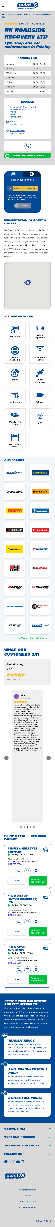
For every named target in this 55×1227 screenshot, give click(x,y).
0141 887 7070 (14, 915)
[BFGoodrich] (40, 549)
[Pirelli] (14, 510)
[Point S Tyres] (14, 472)
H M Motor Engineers (16, 949)
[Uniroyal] (14, 568)
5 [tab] (34, 827)
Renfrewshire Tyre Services (23, 850)
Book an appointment (29, 156)
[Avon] (14, 587)
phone (19, 871)
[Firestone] (40, 529)
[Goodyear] (40, 472)
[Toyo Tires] (14, 606)
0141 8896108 (27, 146)
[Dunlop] (14, 549)
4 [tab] (31, 827)
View (17, 881)
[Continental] (40, 491)
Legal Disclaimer (27, 1190)
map (36, 871)
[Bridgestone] (14, 491)
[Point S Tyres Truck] (40, 625)
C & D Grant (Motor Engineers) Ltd (22, 899)
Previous (6, 758)
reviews (40, 24)
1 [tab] (21, 827)
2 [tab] (24, 827)
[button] (27, 282)
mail (27, 871)
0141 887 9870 (14, 864)
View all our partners (32, 637)
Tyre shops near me (14, 14)
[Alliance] (40, 568)
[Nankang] (40, 587)
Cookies (27, 1196)
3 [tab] (27, 827)
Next (48, 758)
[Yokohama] (14, 529)
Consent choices (27, 1208)
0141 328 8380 (14, 963)
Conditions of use (27, 1202)
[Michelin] (40, 510)
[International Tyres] (40, 606)
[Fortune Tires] (14, 625)
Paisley (27, 14)
